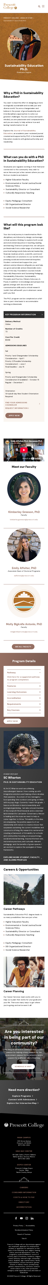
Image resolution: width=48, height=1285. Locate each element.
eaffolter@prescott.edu (24, 575)
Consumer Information (24, 1192)
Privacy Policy (18, 1226)
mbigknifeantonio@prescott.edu (24, 632)
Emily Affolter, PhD (24, 568)
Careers (24, 1187)
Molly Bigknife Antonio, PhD (24, 624)
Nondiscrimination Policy (24, 1230)
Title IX (24, 1238)
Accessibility (30, 1226)
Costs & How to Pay (24, 1197)
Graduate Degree (24, 72)
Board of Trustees (24, 1234)
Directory (24, 1202)
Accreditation (24, 1207)
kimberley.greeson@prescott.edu (24, 519)
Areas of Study (26, 18)
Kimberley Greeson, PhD (24, 512)
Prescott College (11, 18)
